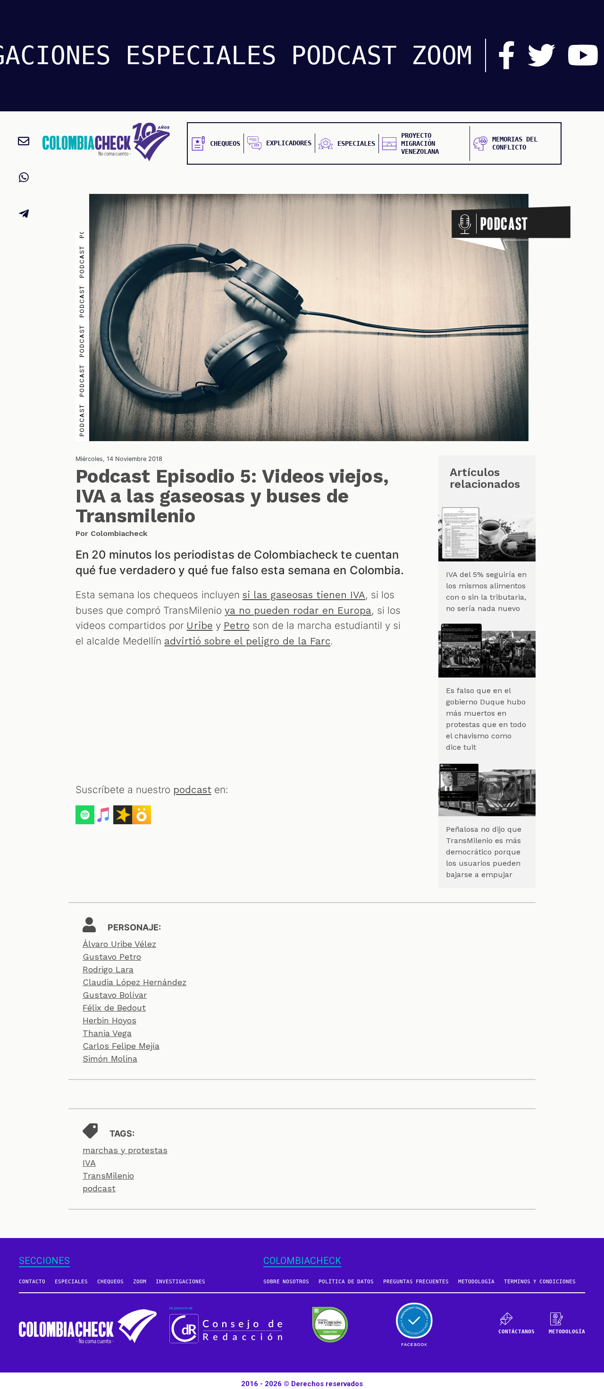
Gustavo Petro (112, 957)
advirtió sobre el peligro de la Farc (247, 641)
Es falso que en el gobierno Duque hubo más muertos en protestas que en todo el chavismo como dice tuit (486, 719)
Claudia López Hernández (134, 982)
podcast (192, 789)
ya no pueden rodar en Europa (298, 610)
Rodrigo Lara (108, 969)
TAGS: (121, 1133)
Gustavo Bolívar (115, 995)
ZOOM (441, 55)
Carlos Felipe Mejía (121, 1046)
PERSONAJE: (134, 927)
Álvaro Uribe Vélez (119, 944)
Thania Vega (107, 1033)
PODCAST (344, 55)
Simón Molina (110, 1058)
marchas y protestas (125, 1150)
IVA (89, 1163)
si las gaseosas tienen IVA (304, 595)
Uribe (199, 625)
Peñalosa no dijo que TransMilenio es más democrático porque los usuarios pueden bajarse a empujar (483, 852)
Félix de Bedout (114, 1007)
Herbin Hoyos (109, 1020)
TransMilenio (108, 1175)
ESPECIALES (201, 55)
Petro (237, 625)
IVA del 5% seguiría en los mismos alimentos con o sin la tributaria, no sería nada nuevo (486, 591)
